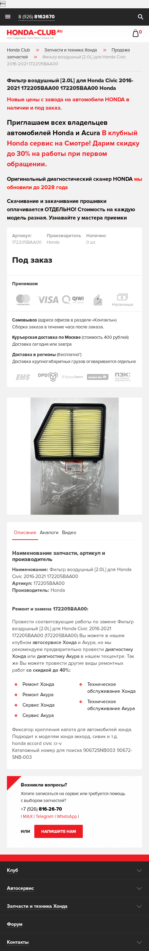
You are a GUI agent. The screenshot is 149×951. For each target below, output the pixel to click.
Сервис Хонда (38, 705)
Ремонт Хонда (38, 684)
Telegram (45, 816)
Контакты (18, 942)
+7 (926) (41, 809)
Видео (69, 532)
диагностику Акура (58, 656)
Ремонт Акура (38, 695)
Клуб (12, 870)
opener (139, 870)
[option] (74, 456)
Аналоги (49, 532)
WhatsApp (67, 816)
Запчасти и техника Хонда (37, 906)
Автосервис (20, 888)
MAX (27, 816)
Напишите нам (58, 831)
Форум (15, 924)
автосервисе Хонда (55, 642)
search (140, 17)
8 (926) (36, 17)
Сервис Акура (38, 715)
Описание (25, 532)
